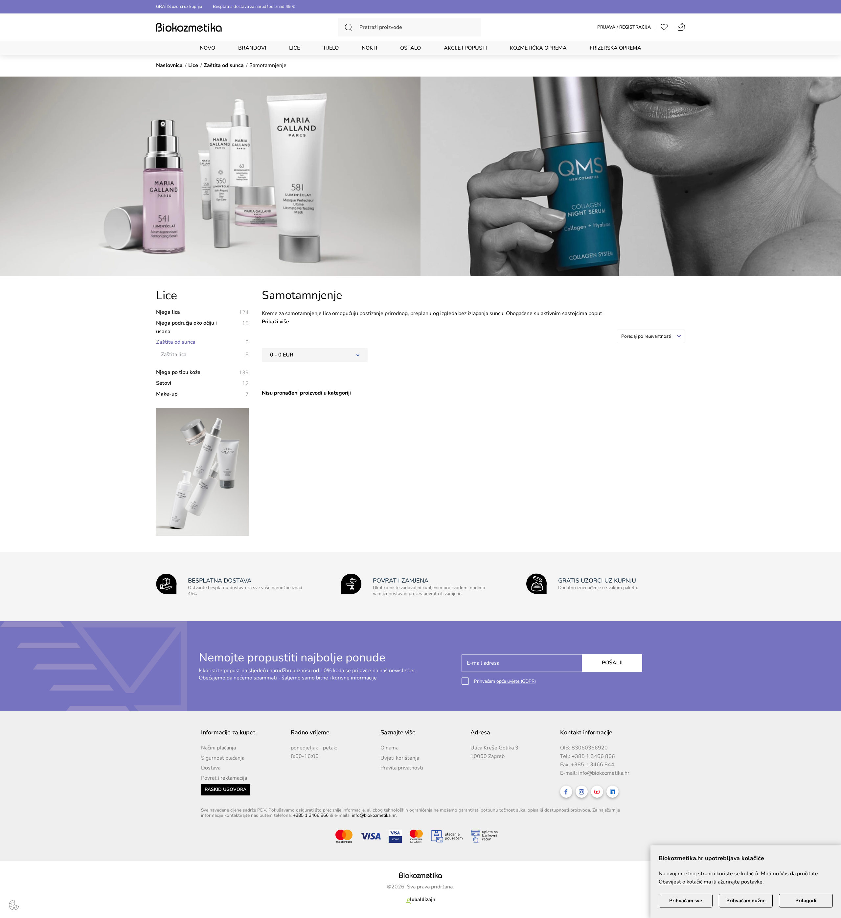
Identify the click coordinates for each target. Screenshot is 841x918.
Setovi (202, 383)
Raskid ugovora (225, 789)
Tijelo (331, 48)
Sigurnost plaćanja (222, 758)
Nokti (369, 48)
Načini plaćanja (218, 747)
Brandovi (252, 48)
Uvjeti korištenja (399, 758)
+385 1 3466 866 (593, 756)
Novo (207, 48)
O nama (389, 747)
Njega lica (202, 312)
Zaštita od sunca (202, 342)
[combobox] (651, 336)
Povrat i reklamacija (224, 778)
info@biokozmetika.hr (603, 773)
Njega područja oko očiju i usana (202, 327)
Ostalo (410, 48)
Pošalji (612, 662)
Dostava (210, 767)
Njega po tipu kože (202, 372)
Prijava (606, 27)
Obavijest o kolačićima (685, 881)
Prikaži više (275, 321)
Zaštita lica (205, 354)
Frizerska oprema (615, 48)
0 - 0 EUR (281, 354)
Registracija (635, 27)
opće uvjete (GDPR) (516, 681)
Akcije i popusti (465, 48)
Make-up (202, 394)
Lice (294, 48)
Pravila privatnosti (401, 767)
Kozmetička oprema (538, 48)
